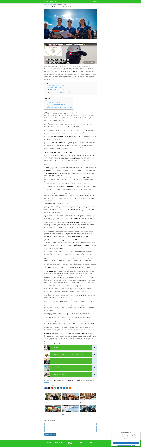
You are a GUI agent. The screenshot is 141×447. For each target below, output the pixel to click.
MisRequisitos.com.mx (50, 1)
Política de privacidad (127, 445)
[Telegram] (64, 388)
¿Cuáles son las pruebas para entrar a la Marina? (60, 90)
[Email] (67, 388)
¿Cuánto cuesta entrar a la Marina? (57, 89)
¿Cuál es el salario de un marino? (55, 87)
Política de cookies (59, 442)
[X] (48, 388)
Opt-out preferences (120, 445)
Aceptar (126, 442)
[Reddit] (70, 388)
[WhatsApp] (54, 388)
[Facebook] (45, 388)
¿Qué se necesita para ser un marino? (56, 85)
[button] (138, 432)
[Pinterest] (51, 388)
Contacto (95, 1)
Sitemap (90, 442)
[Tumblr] (58, 388)
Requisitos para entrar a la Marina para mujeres (60, 92)
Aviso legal (133, 445)
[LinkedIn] (61, 388)
